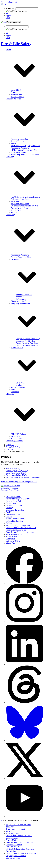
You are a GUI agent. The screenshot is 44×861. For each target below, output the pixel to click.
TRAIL (9, 831)
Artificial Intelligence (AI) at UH (18, 499)
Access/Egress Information (21, 208)
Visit (7, 13)
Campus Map (11, 503)
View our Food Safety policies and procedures (19, 481)
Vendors (19, 385)
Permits (13, 143)
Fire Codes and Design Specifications (25, 146)
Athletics (14, 389)
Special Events (16, 210)
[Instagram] (24, 621)
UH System (10, 539)
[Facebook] (24, 583)
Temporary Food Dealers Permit (28, 345)
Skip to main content (9, 2)
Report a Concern (17, 97)
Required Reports (12, 847)
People (13, 92)
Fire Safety (10, 449)
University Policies (13, 858)
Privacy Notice (11, 840)
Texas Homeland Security (16, 829)
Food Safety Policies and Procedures (25, 154)
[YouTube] (24, 816)
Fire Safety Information (20, 204)
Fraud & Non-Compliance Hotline (19, 836)
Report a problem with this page (18, 825)
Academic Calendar (13, 497)
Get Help (9, 512)
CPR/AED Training (18, 434)
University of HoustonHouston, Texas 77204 (9, 489)
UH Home (10, 445)
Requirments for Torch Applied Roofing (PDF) (24, 477)
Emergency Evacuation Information (24, 206)
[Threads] (24, 702)
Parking (9, 523)
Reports (14, 212)
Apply (8, 15)
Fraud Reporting (12, 833)
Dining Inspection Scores (20, 301)
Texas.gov (10, 827)
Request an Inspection (19, 139)
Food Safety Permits (18, 152)
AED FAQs (15, 436)
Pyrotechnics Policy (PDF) (16, 475)
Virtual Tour (10, 543)
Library (9, 516)
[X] (24, 778)
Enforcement (21, 299)
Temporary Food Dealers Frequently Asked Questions (27, 342)
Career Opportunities (14, 505)
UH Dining (20, 383)
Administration (16, 94)
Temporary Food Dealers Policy (28, 339)
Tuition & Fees (11, 536)
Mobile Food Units (18, 387)
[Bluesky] (24, 740)
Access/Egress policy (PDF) (17, 471)
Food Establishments (24, 294)
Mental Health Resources (15, 519)
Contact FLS (16, 90)
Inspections (15, 201)
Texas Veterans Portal (14, 534)
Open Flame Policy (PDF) (16, 473)
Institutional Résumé (14, 844)
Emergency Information (15, 510)
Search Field (11, 9)
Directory (9, 508)
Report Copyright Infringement (18, 525)
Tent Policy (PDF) (13, 468)
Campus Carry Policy (14, 501)
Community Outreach (14, 441)
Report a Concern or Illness (21, 257)
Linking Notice (12, 838)
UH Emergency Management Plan (24, 150)
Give (8, 18)
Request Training (17, 141)
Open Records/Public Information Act (20, 532)
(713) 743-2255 (7, 492)
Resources (15, 392)
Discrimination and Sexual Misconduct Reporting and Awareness (21, 529)
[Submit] (26, 11)
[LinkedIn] (24, 664)
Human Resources (13, 514)
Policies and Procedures (20, 148)
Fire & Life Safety (16, 43)
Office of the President (14, 521)
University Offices (13, 541)
